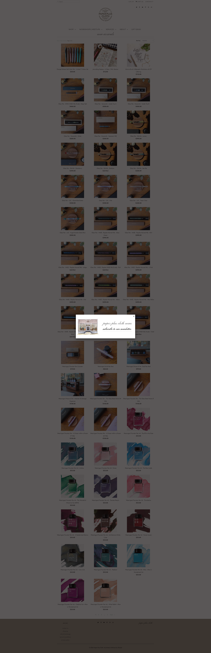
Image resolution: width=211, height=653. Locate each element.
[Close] (133, 316)
